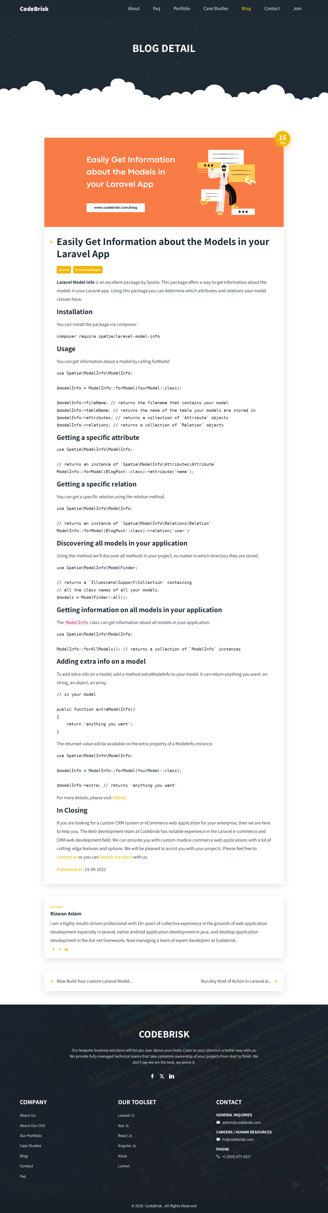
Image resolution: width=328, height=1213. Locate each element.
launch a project (116, 857)
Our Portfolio (31, 1135)
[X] (60, 949)
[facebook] (53, 949)
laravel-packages (88, 269)
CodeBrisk (34, 8)
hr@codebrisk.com (238, 1139)
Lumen (124, 1165)
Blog (24, 1155)
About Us (27, 1115)
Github (119, 797)
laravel (64, 269)
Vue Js (123, 1125)
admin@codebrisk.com (241, 1122)
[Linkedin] (66, 949)
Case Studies (30, 1145)
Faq (23, 1176)
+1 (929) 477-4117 (236, 1156)
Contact (26, 1165)
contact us (67, 857)
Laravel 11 (126, 1115)
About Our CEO (32, 1125)
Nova (122, 1155)
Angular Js (127, 1145)
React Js (125, 1135)
